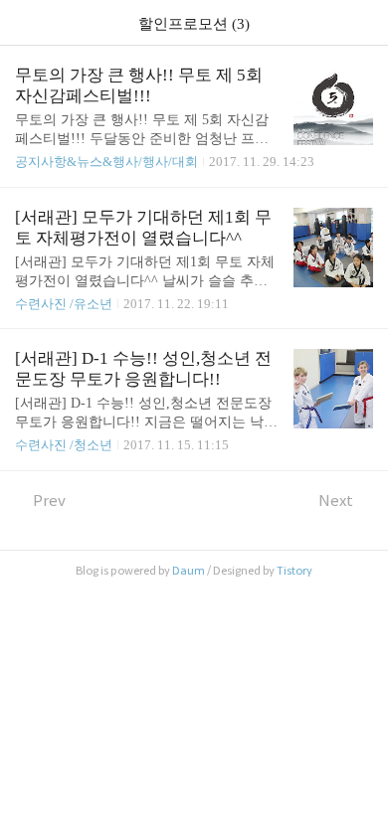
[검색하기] (363, 22)
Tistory (294, 571)
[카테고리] (24, 22)
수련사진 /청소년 (63, 444)
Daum (188, 571)
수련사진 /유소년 (63, 303)
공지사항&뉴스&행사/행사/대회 (106, 161)
